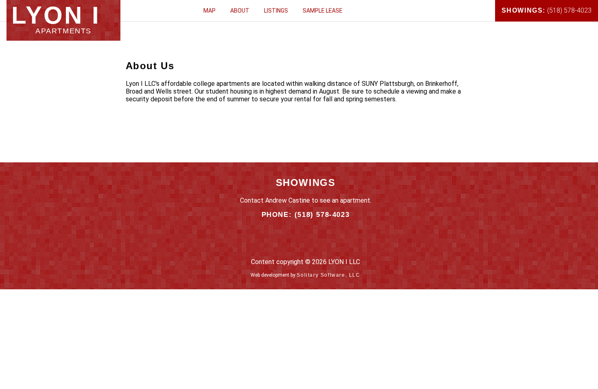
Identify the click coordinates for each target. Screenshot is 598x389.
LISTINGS (276, 10)
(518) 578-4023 (546, 10)
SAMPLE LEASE (323, 10)
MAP (209, 10)
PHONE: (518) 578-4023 (306, 215)
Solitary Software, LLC (328, 275)
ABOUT (239, 10)
